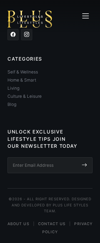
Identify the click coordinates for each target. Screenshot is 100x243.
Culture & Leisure (25, 96)
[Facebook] (13, 34)
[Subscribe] (84, 165)
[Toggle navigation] (85, 16)
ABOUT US (18, 223)
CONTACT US (52, 223)
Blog (12, 104)
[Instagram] (26, 34)
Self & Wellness (23, 72)
